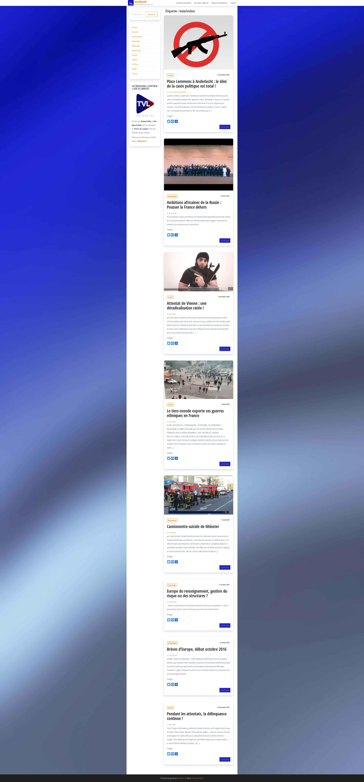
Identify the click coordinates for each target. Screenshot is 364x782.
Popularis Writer (198, 778)
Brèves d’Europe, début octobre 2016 (196, 649)
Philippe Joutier (172, 213)
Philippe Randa (172, 725)
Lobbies (134, 59)
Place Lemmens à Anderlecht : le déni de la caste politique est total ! (197, 83)
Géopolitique (172, 196)
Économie (135, 31)
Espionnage (172, 585)
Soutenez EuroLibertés (183, 3)
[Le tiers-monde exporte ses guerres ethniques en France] (198, 379)
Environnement (137, 36)
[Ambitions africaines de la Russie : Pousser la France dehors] (198, 164)
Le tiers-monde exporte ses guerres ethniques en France (195, 413)
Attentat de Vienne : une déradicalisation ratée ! (186, 305)
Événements (172, 520)
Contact (233, 3)
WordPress (181, 778)
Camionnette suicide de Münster (193, 526)
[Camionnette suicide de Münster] (198, 494)
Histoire (134, 55)
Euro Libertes (172, 314)
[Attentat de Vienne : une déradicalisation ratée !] (198, 271)
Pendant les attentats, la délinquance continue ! (197, 716)
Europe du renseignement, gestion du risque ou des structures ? (197, 593)
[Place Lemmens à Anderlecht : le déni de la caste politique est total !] (198, 42)
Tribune (134, 73)
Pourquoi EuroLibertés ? (219, 3)
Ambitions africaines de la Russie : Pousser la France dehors (194, 204)
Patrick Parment (173, 655)
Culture (134, 27)
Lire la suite (225, 126)
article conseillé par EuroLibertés (177, 92)
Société (170, 75)
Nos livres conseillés (201, 3)
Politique (135, 64)
